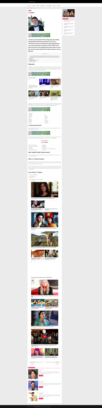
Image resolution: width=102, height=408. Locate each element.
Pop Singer (58, 5)
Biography (30, 58)
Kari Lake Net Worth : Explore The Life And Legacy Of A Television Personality (69, 30)
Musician (54, 5)
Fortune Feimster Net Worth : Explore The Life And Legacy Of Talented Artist (68, 34)
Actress (33, 5)
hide (46, 53)
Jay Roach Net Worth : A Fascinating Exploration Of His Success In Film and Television (68, 27)
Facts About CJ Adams (32, 61)
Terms (33, 406)
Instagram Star (42, 5)
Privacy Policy (38, 406)
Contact (31, 406)
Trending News (49, 5)
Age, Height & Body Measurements (34, 60)
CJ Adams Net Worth (32, 59)
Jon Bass (40, 370)
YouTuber (37, 5)
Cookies (35, 406)
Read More (41, 375)
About (28, 406)
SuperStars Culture (32, 1)
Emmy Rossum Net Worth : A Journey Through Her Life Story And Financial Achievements (68, 24)
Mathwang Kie (41, 393)
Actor (30, 5)
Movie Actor (29, 10)
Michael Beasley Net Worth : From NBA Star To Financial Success (69, 21)
